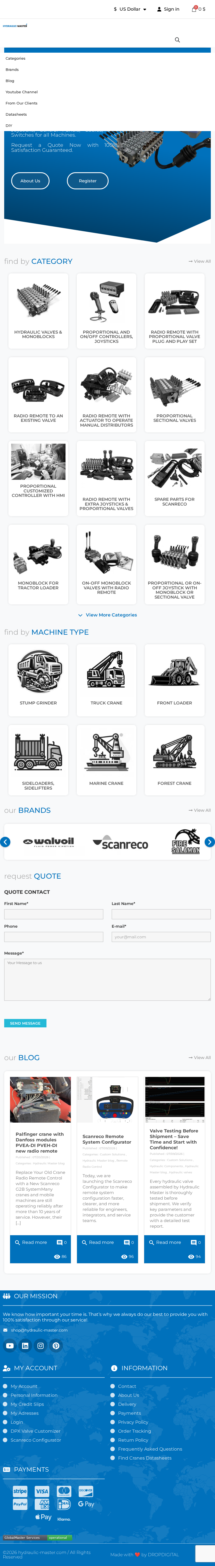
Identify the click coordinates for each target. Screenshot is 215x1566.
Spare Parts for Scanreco (175, 502)
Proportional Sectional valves (174, 418)
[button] (30, 180)
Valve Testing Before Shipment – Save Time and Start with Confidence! (174, 1139)
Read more (30, 1242)
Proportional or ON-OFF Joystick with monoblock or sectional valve (175, 590)
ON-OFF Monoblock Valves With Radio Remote (106, 587)
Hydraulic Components (166, 1166)
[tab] (107, 615)
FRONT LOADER (174, 703)
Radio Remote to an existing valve (38, 418)
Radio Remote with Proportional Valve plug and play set (174, 336)
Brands (12, 69)
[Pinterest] (56, 1346)
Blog (10, 80)
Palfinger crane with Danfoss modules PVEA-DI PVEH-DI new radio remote (40, 1143)
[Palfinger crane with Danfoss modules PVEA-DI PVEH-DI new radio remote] (40, 1100)
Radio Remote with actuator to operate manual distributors (106, 420)
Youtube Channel (22, 92)
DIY (9, 125)
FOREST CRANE (174, 783)
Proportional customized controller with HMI (38, 490)
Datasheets (16, 114)
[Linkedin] (25, 1346)
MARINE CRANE (106, 783)
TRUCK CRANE (106, 703)
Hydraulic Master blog (49, 1163)
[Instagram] (41, 1346)
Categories (15, 58)
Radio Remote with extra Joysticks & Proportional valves (106, 504)
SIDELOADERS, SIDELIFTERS (38, 786)
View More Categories (111, 615)
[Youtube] (10, 1346)
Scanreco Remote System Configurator (107, 1139)
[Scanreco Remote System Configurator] (107, 1100)
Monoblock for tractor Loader (38, 585)
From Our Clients (22, 103)
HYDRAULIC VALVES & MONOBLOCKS (38, 334)
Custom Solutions (112, 1154)
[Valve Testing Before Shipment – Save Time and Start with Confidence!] (174, 1100)
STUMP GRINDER (38, 703)
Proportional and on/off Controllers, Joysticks (106, 336)
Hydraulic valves (180, 1172)
